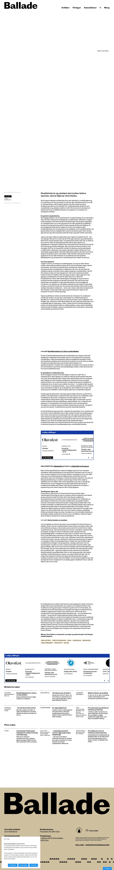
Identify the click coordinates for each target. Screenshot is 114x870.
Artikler (65, 8)
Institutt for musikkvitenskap (59, 640)
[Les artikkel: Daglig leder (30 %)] (72, 668)
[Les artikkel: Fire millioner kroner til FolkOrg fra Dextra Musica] (93, 736)
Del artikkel (8, 196)
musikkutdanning (77, 640)
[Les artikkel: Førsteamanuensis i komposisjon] (92, 668)
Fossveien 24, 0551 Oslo (50, 831)
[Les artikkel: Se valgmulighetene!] (57, 712)
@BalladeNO (58, 466)
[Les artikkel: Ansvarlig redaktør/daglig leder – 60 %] (70, 445)
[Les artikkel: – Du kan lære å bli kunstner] (21, 712)
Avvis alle (33, 865)
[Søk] (100, 7)
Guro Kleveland (10, 831)
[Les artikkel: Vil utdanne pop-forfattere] (57, 696)
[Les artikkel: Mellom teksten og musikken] (93, 696)
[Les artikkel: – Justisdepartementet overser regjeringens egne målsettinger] (57, 736)
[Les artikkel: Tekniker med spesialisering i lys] (89, 445)
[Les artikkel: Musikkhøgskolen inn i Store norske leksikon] (21, 696)
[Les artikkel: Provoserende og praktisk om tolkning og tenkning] (93, 712)
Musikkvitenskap (86, 640)
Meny (107, 8)
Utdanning (66, 642)
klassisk (69, 640)
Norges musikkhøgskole (47, 642)
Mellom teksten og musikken (57, 520)
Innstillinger (107, 868)
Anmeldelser (90, 8)
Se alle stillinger (47, 457)
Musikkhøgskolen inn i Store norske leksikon (63, 351)
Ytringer (76, 8)
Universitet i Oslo (58, 642)
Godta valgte (23, 865)
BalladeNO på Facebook (80, 466)
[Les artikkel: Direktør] (50, 445)
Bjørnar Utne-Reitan (46, 640)
